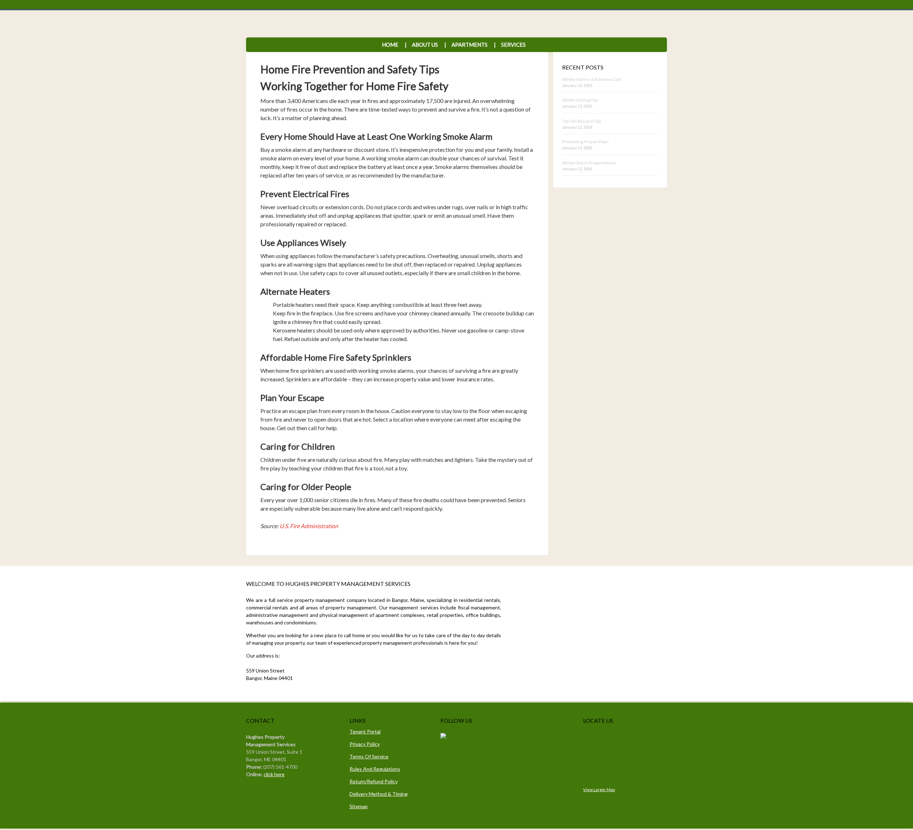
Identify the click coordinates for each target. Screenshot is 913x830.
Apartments (470, 44)
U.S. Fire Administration (309, 525)
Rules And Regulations (375, 769)
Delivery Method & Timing (379, 794)
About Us (425, 44)
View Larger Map (599, 789)
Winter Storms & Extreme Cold (591, 79)
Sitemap (359, 806)
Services (510, 44)
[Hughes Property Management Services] (443, 737)
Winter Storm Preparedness (589, 162)
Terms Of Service (369, 756)
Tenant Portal (365, 731)
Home (390, 44)
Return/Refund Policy (374, 781)
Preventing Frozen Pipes (585, 141)
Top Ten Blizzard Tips (582, 121)
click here (274, 774)
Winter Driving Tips (580, 100)
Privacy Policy (365, 744)
